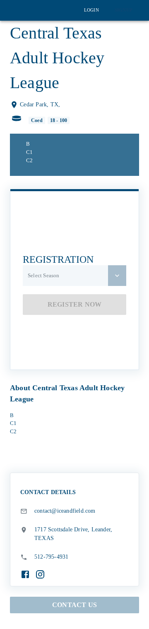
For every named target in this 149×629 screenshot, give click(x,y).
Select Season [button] (44, 275)
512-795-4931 (51, 557)
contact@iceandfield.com (65, 511)
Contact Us (74, 604)
